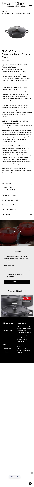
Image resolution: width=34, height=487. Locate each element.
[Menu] (30, 4)
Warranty (5, 326)
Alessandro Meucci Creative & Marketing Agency (23, 350)
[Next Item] (29, 32)
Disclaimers (6, 352)
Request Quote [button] (7, 330)
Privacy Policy (7, 348)
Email (9, 265)
